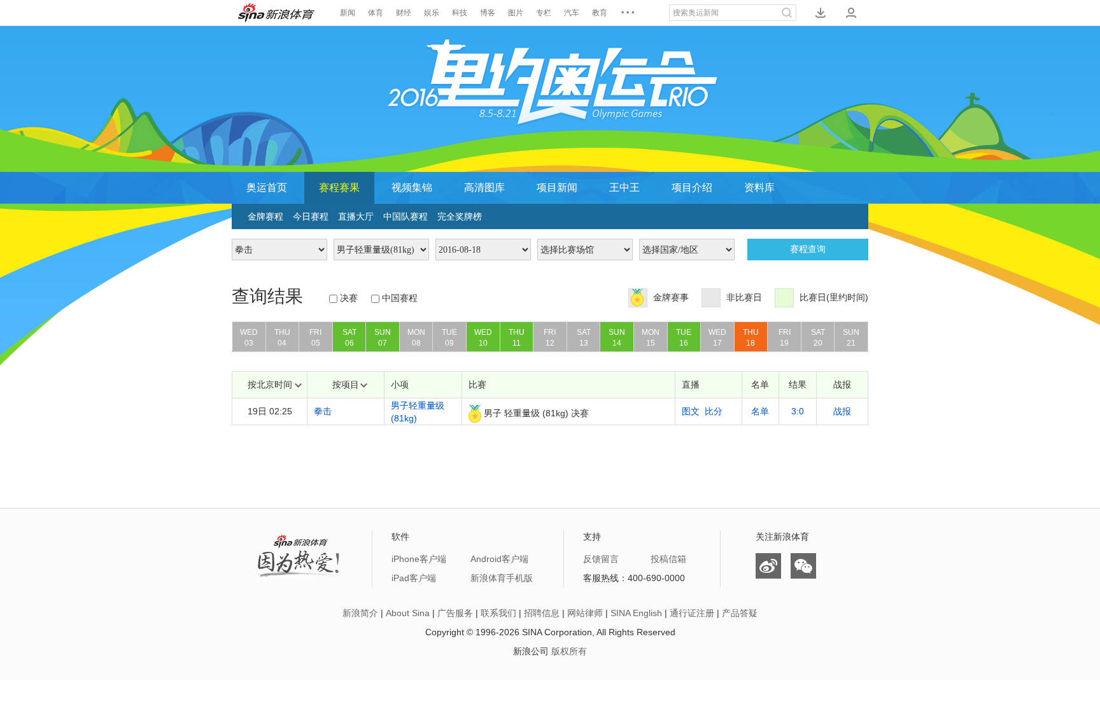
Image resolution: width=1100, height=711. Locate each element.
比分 (714, 411)
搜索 (787, 12)
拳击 (323, 411)
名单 (760, 411)
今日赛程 (310, 216)
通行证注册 (692, 613)
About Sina (408, 613)
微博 (768, 566)
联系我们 (498, 613)
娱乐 (431, 12)
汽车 (571, 12)
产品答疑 (740, 613)
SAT (349, 338)
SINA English (636, 613)
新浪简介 (360, 613)
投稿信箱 (668, 559)
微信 (803, 566)
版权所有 (569, 651)
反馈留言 (601, 559)
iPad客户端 (413, 578)
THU (282, 338)
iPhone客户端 (418, 559)
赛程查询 (808, 249)
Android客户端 (499, 559)
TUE (449, 338)
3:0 (797, 411)
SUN (382, 338)
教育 (599, 12)
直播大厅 (356, 216)
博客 (487, 12)
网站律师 (585, 613)
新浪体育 (276, 12)
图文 (691, 411)
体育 (375, 12)
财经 (403, 12)
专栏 (543, 12)
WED (249, 338)
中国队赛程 (405, 216)
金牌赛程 (265, 216)
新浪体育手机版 (501, 578)
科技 (459, 12)
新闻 (347, 12)
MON (416, 338)
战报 (842, 411)
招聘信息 (542, 613)
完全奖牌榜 (459, 216)
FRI (315, 338)
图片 (515, 12)
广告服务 (455, 613)
